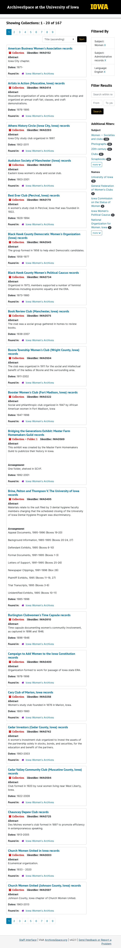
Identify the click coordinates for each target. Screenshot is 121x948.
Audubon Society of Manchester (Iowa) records (39, 160)
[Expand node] (118, 16)
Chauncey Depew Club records (28, 812)
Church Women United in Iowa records (33, 851)
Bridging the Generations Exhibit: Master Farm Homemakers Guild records (39, 433)
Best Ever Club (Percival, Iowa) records (34, 195)
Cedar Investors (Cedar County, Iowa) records (38, 727)
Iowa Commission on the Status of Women (101, 202)
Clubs (96, 153)
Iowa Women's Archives (40, 73)
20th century (101, 148)
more (95, 164)
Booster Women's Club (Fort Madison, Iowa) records (43, 392)
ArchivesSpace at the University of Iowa (43, 7)
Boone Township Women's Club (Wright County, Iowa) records (43, 352)
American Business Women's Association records (40, 48)
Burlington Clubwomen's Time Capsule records (39, 615)
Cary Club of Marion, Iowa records (30, 692)
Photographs (101, 143)
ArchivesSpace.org (56, 939)
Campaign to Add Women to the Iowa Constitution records (41, 655)
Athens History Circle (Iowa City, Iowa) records (39, 126)
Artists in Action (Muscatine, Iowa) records (36, 83)
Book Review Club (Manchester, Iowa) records (38, 311)
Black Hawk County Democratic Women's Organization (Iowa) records (44, 236)
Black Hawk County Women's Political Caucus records (43, 273)
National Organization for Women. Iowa (101, 223)
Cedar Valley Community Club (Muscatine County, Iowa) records (45, 771)
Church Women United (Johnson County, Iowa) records (44, 885)
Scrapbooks (100, 159)
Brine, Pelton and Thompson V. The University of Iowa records (43, 493)
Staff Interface (28, 939)
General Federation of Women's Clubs (102, 189)
